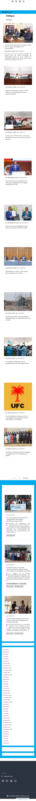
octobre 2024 (6, 699)
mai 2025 (5, 684)
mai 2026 (5, 656)
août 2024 (6, 704)
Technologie (10, 535)
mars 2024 (6, 715)
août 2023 (6, 731)
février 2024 (6, 718)
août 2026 (6, 649)
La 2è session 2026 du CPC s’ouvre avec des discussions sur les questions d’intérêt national (17, 137)
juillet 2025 (6, 679)
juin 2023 (5, 736)
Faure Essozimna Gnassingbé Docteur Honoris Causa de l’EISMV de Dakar (16, 227)
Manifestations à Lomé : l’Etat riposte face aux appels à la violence (16, 272)
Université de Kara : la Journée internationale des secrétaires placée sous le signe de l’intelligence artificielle (18, 569)
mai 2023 (5, 738)
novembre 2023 (7, 725)
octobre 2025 (6, 672)
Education (10, 586)
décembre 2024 (7, 695)
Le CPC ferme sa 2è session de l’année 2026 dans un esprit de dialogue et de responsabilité (18, 46)
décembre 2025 (7, 668)
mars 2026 (6, 661)
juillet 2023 (6, 734)
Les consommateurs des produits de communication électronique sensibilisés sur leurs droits (16, 519)
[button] (29, 8)
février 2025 (6, 690)
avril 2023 (5, 740)
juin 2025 (5, 681)
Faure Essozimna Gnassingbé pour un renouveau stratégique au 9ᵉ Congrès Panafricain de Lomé (16, 182)
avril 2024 (5, 713)
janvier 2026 (6, 665)
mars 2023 (6, 743)
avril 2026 (5, 659)
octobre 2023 (6, 727)
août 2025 (6, 677)
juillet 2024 (6, 706)
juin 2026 (5, 654)
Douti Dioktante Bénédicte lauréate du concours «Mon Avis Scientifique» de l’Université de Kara (17, 620)
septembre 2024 (7, 702)
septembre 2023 (7, 729)
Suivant (25, 478)
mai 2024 (5, 711)
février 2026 (6, 663)
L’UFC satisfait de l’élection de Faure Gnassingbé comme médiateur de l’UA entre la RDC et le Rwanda (16, 417)
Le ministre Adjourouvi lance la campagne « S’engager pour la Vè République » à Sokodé (17, 453)
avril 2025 (5, 686)
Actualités (22, 583)
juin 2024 (5, 709)
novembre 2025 (7, 670)
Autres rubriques (12, 583)
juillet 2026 (6, 652)
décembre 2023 (7, 722)
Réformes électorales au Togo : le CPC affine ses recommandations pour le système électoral (16, 92)
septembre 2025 (7, 674)
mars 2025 (6, 688)
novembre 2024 (7, 697)
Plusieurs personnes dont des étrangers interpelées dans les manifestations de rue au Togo (18, 318)
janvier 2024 (6, 720)
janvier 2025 (6, 693)
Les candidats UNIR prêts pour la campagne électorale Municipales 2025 (17, 362)
